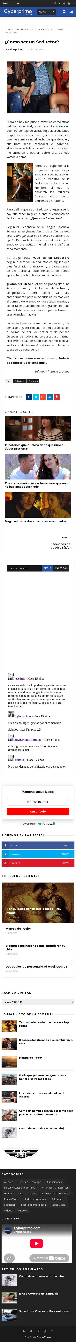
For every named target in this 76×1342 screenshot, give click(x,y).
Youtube (40, 863)
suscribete (38, 811)
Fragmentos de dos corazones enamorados (35, 521)
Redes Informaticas (35, 1199)
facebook (61, 568)
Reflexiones (21, 29)
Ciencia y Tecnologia (30, 1182)
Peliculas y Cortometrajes (56, 1193)
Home (8, 29)
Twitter (40, 854)
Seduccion (38, 29)
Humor (8, 1193)
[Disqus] (38, 620)
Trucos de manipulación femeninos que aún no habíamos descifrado (36, 484)
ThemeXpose (44, 1337)
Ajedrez (8, 1182)
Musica (33, 1193)
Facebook (40, 845)
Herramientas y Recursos (54, 1187)
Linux (20, 1193)
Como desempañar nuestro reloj (41, 1128)
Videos (8, 1210)
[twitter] (59, 3)
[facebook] (55, 3)
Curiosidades (54, 1182)
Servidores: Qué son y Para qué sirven (44, 1311)
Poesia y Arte (11, 1199)
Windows (23, 1210)
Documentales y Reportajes (19, 1187)
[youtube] (69, 3)
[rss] (73, 3)
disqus (47, 568)
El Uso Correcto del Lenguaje (38, 1293)
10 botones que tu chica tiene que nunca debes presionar (34, 446)
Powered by (28, 823)
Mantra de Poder (30, 1057)
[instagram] (64, 3)
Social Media (58, 1204)
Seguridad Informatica (33, 1204)
